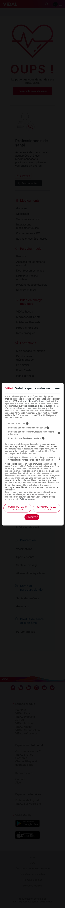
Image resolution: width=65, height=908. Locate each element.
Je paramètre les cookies (46, 508)
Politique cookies (27, 499)
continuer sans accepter (17, 508)
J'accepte (32, 517)
